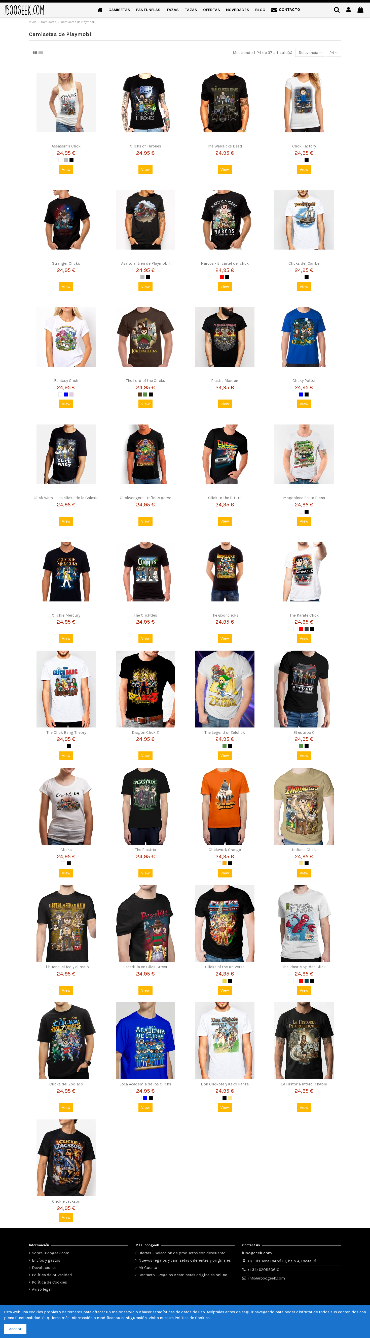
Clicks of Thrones (145, 146)
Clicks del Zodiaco (66, 1084)
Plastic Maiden (224, 380)
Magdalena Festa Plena (304, 497)
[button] (119, 10)
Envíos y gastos (46, 1260)
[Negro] (71, 160)
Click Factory (304, 146)
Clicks (66, 849)
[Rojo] (222, 277)
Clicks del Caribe (303, 263)
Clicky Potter (304, 380)
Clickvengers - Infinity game (145, 497)
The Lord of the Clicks (145, 380)
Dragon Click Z (145, 732)
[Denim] (307, 981)
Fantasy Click (66, 380)
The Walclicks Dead (224, 146)
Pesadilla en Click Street (145, 966)
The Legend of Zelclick (224, 732)
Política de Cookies (49, 1282)
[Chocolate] (140, 394)
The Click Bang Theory (66, 732)
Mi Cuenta (147, 1267)
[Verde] (145, 394)
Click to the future (224, 497)
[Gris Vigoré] (66, 160)
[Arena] (301, 863)
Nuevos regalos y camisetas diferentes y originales (184, 1260)
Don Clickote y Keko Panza (225, 1084)
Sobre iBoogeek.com (50, 1253)
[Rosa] (71, 394)
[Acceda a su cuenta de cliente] (348, 10)
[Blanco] (60, 160)
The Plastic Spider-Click (304, 966)
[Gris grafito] (307, 629)
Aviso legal (42, 1289)
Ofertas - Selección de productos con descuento (182, 1253)
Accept (15, 1328)
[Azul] (66, 394)
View (66, 169)
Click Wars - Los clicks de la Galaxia (66, 497)
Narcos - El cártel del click (225, 263)
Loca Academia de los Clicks (145, 1084)
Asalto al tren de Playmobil (145, 263)
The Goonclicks (224, 615)
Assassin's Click (66, 146)
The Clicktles (145, 615)
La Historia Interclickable (304, 1084)
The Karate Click (304, 615)
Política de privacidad (52, 1274)
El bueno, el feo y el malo (66, 966)
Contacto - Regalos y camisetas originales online (182, 1274)
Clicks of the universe (224, 966)
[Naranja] (225, 863)
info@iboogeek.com (266, 1278)
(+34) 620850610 (263, 1269)
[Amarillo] (225, 981)
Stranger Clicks (66, 263)
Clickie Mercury (66, 615)
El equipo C (304, 732)
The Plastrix (145, 849)
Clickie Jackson (66, 1201)
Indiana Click (304, 849)
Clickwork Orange (225, 849)
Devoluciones (44, 1267)
